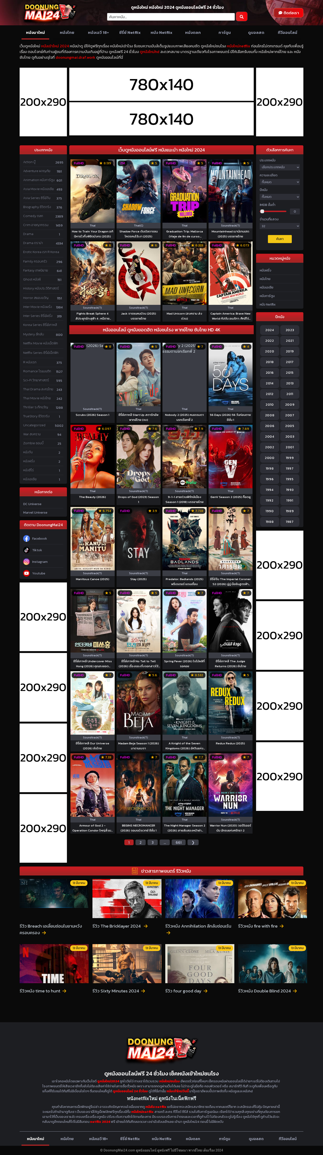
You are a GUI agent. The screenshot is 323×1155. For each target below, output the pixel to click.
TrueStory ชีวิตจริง (36, 416)
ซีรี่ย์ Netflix (130, 32)
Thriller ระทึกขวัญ (35, 407)
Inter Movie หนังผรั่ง (37, 306)
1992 (270, 500)
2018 (270, 362)
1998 (270, 468)
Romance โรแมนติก (37, 371)
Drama (28, 233)
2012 (270, 393)
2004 (269, 436)
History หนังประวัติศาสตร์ (41, 288)
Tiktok (37, 550)
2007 (289, 415)
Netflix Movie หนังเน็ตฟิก (40, 343)
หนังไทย (67, 32)
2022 (269, 340)
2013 (290, 383)
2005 (289, 425)
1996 (270, 479)
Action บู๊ (29, 162)
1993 (290, 489)
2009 (290, 404)
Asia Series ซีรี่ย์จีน (36, 197)
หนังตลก (193, 32)
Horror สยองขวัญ (35, 297)
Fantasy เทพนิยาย (35, 270)
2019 (290, 351)
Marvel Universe (35, 512)
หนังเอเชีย (30, 479)
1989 (290, 511)
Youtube (38, 573)
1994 (270, 489)
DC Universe (32, 504)
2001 (290, 447)
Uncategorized (34, 425)
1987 (290, 521)
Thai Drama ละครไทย (38, 389)
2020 (269, 351)
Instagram (40, 561)
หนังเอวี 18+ (98, 32)
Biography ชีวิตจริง (37, 206)
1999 (290, 457)
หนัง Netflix (161, 32)
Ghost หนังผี (32, 279)
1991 (289, 500)
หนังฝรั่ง (29, 461)
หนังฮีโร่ (28, 470)
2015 (290, 372)
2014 (270, 383)
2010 (270, 404)
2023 (290, 330)
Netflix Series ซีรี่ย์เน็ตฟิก (40, 352)
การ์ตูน (224, 32)
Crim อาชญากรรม (35, 224)
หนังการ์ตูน (267, 295)
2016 (270, 372)
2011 (289, 393)
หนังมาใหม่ (35, 32)
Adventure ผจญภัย (36, 171)
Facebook (39, 538)
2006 (270, 425)
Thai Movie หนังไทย (37, 398)
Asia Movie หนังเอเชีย (38, 189)
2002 (269, 447)
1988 (270, 521)
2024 (269, 330)
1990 (270, 511)
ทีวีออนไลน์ (287, 32)
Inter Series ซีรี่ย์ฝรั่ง (37, 315)
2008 (270, 415)
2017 (290, 362)
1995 (290, 479)
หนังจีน (28, 452)
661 (179, 842)
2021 (290, 340)
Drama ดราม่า (33, 242)
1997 (290, 468)
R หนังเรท (29, 362)
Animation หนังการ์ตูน (39, 180)
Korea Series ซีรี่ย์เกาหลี (40, 324)
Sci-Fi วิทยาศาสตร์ (36, 380)
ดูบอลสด (256, 32)
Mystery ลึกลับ (33, 334)
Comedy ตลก (33, 215)
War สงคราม (32, 434)
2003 (289, 436)
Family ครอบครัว (35, 261)
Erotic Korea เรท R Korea (41, 251)
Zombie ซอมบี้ (33, 443)
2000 (270, 457)
